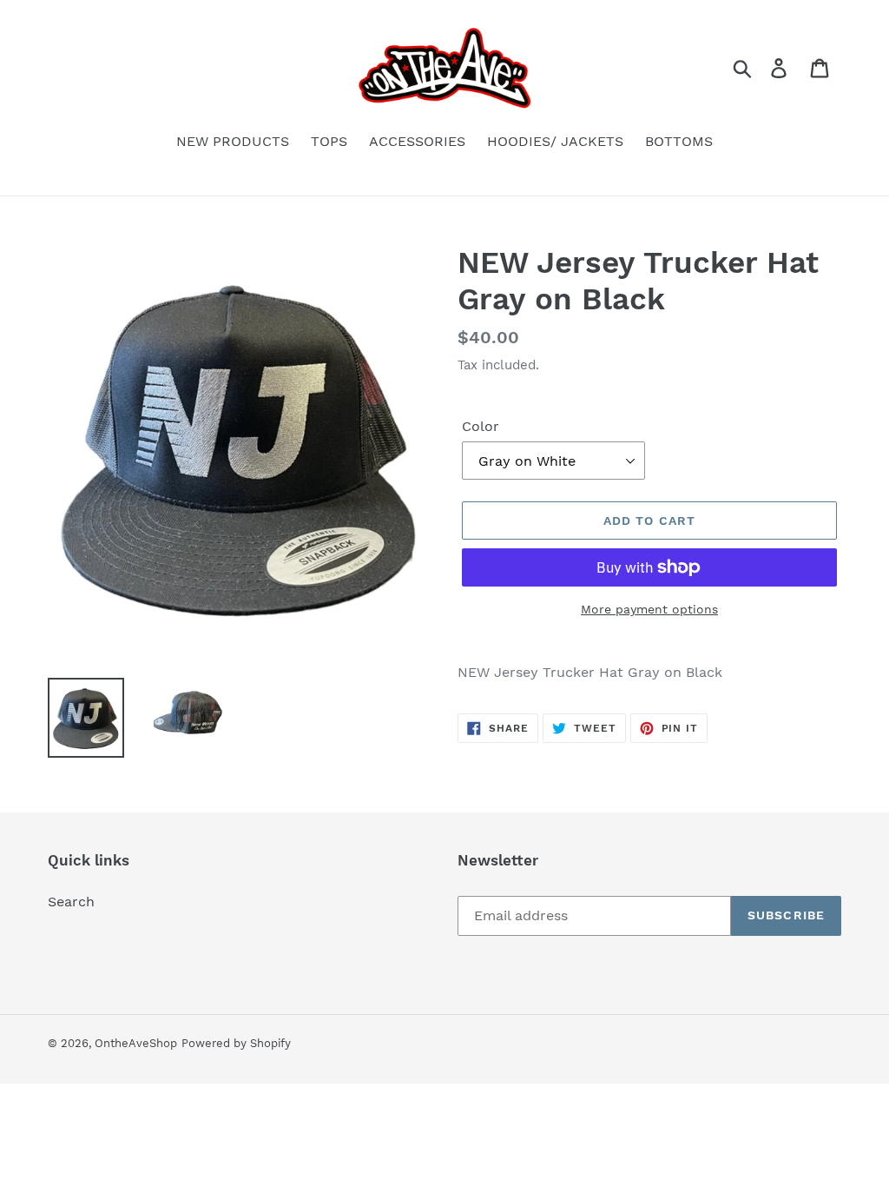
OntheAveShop (136, 1043)
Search (71, 901)
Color (480, 426)
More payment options (649, 609)
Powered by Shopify (236, 1043)
